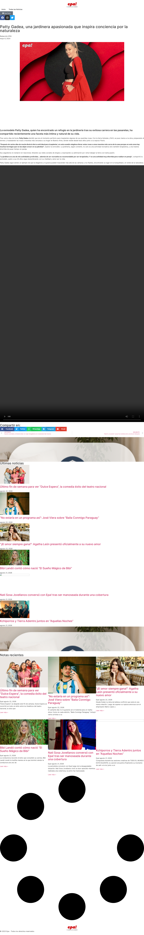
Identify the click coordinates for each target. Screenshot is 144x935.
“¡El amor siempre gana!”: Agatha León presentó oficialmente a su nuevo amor (50, 544)
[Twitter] (12, 17)
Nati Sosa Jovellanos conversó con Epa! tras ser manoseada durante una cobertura (54, 595)
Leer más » (4, 712)
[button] (7, 429)
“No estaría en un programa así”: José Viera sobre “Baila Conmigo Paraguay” (49, 517)
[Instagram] (7, 17)
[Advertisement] (59, 115)
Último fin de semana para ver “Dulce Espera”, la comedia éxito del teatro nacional (53, 486)
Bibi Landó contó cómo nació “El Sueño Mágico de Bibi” (36, 568)
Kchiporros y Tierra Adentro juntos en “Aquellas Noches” (36, 621)
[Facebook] (2, 17)
